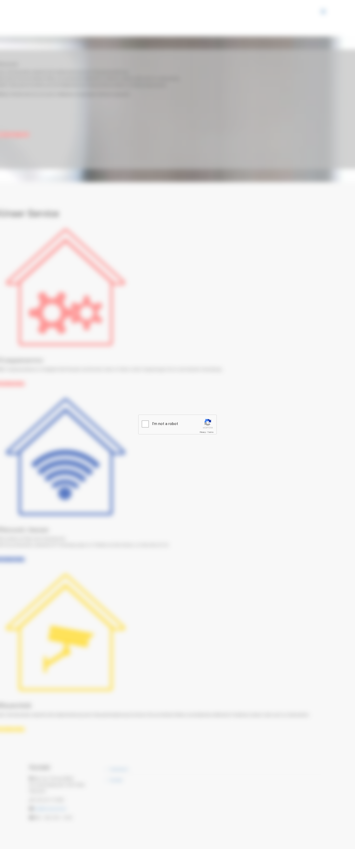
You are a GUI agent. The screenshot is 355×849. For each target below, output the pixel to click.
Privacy (203, 432)
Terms (210, 432)
